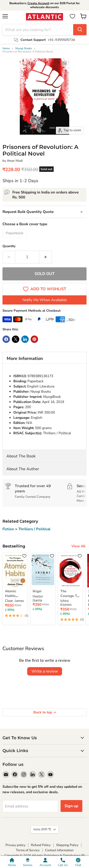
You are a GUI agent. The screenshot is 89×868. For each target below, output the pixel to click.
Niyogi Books (23, 48)
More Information (25, 358)
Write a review (44, 671)
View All (78, 546)
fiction (8, 529)
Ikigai (37, 591)
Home (6, 48)
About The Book (21, 456)
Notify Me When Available (44, 299)
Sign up (71, 806)
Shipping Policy (67, 845)
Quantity (9, 246)
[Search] (80, 29)
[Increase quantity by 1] (45, 257)
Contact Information (59, 850)
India (42, 829)
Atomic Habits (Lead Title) (14, 596)
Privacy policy (15, 845)
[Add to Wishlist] (24, 556)
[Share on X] (15, 339)
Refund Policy (41, 845)
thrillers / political (34, 529)
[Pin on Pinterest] (34, 339)
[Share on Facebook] (6, 339)
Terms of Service (28, 850)
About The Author (22, 469)
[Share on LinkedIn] (25, 339)
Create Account (38, 3)
